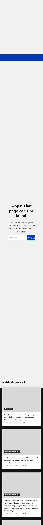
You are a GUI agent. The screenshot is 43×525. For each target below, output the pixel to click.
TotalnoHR (9, 423)
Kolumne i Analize (12, 452)
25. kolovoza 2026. (21, 423)
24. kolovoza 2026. (21, 466)
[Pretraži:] (17, 237)
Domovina (8, 409)
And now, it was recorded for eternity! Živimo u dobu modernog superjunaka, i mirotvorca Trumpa (21, 460)
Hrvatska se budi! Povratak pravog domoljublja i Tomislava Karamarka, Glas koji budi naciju (19, 417)
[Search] (39, 58)
